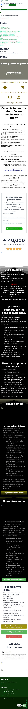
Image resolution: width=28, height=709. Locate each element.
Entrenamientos (4, 30)
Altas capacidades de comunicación (8, 32)
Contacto (2, 45)
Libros (1, 38)
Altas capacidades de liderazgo (7, 34)
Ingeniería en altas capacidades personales (10, 31)
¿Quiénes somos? (4, 27)
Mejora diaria (3, 43)
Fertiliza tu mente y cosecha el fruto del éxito (10, 42)
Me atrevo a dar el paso (14, 229)
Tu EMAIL (5, 220)
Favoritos (6, 18)
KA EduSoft (3, 26)
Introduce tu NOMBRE (9, 213)
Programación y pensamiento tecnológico (10, 36)
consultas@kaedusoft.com (10, 694)
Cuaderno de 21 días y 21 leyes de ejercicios (10, 41)
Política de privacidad (5, 28)
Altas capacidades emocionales (7, 35)
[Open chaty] (24, 705)
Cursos (1, 18)
